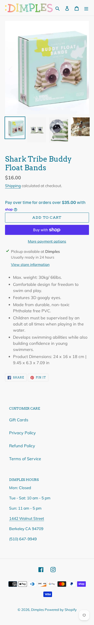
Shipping (13, 185)
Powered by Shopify (61, 609)
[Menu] (86, 8)
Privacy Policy (22, 432)
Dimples (38, 609)
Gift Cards (18, 419)
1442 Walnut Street (26, 518)
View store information (30, 264)
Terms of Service (25, 458)
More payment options (47, 241)
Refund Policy (22, 445)
